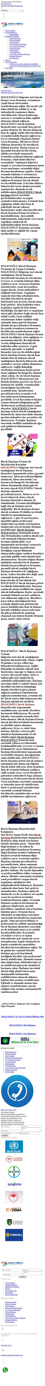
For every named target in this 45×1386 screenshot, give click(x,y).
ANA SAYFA (10, 30)
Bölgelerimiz (14, 34)
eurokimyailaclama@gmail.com (12, 6)
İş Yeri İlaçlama (15, 48)
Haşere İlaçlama (15, 38)
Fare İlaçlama (14, 42)
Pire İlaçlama (14, 58)
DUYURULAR (11, 62)
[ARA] (17, 1107)
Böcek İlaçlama (15, 40)
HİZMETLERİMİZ (12, 36)
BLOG (7, 60)
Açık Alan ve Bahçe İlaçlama (20, 54)
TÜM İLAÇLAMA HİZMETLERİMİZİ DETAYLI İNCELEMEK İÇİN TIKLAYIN (25, 65)
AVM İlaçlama (15, 52)
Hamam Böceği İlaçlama (18, 44)
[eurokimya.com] (12, 27)
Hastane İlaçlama (15, 56)
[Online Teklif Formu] (20, 1046)
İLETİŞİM (9, 68)
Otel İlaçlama (14, 50)
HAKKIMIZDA (11, 32)
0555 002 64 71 (6, 4)
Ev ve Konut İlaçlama (17, 46)
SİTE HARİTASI (11, 1295)
